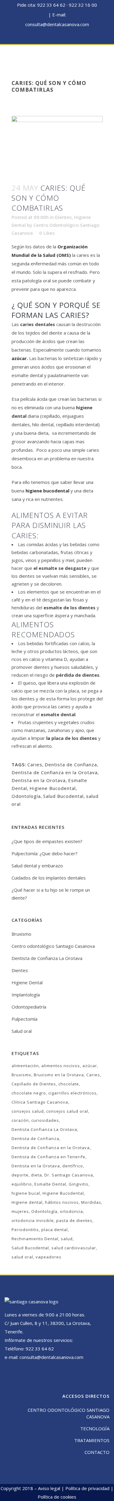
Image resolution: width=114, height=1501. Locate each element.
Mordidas (91, 1202)
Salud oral (22, 1031)
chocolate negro (29, 1093)
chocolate (68, 1084)
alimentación (25, 1065)
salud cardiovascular (73, 1248)
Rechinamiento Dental (35, 1238)
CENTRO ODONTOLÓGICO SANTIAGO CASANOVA (68, 1413)
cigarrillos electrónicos (72, 1093)
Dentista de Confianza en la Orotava (55, 772)
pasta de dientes (74, 1220)
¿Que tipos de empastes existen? (47, 841)
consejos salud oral (67, 1111)
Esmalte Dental (50, 1184)
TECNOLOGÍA (94, 1428)
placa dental (54, 1229)
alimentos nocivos (60, 1065)
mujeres (20, 1211)
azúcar (19, 358)
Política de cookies (57, 1497)
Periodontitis (25, 1229)
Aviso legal (49, 1488)
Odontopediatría (29, 1007)
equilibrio (22, 1184)
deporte (20, 1175)
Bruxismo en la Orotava (59, 1074)
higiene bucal (26, 1193)
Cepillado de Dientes (34, 1084)
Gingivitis (78, 1184)
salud (67, 1238)
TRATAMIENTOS (91, 1440)
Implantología (26, 995)
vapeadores (48, 1257)
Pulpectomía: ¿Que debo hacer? (45, 853)
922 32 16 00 (83, 5)
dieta (36, 1175)
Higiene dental (27, 1202)
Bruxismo (21, 934)
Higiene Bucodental (52, 788)
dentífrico (72, 1166)
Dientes (63, 217)
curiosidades (45, 1120)
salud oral (22, 1257)
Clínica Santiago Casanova (40, 1102)
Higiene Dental (27, 982)
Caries (34, 764)
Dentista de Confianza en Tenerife (48, 1156)
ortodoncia (71, 1211)
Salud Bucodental (63, 796)
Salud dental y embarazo (37, 866)
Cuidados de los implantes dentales (49, 878)
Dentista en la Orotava (39, 780)
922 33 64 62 (51, 5)
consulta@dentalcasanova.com (57, 24)
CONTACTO (97, 1452)
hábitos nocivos (62, 1202)
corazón (20, 1120)
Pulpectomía (24, 1019)
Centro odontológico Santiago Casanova (53, 946)
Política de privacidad (87, 1488)
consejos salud (28, 1111)
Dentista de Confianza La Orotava (47, 958)
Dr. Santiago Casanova (68, 1175)
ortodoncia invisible (33, 1220)
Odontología (26, 796)
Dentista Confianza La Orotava (44, 1129)
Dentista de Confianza (71, 764)
